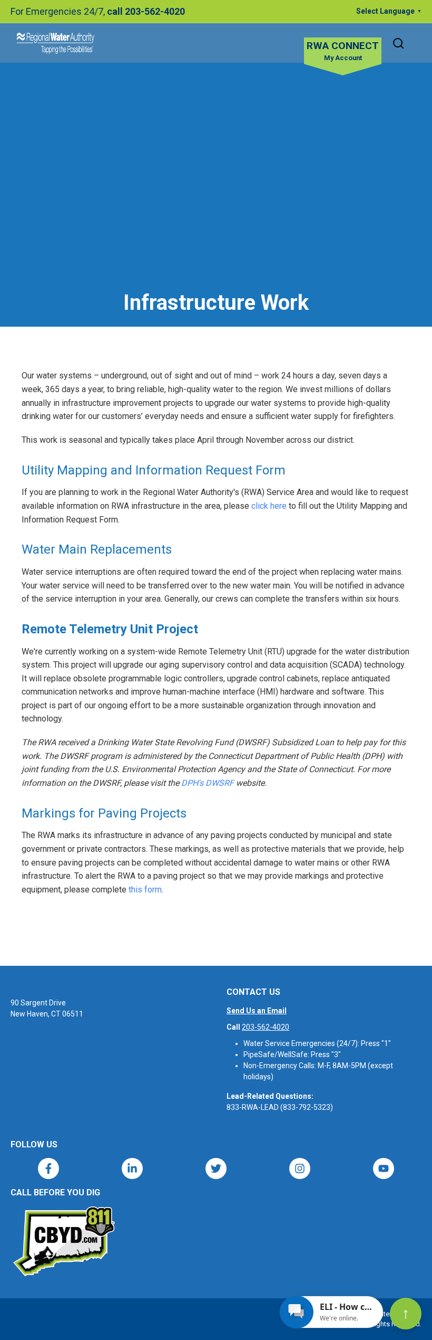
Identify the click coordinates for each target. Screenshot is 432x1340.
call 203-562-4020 (146, 11)
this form (145, 890)
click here (269, 506)
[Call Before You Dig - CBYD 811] (63, 1241)
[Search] (398, 43)
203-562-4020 (265, 1027)
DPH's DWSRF (207, 783)
